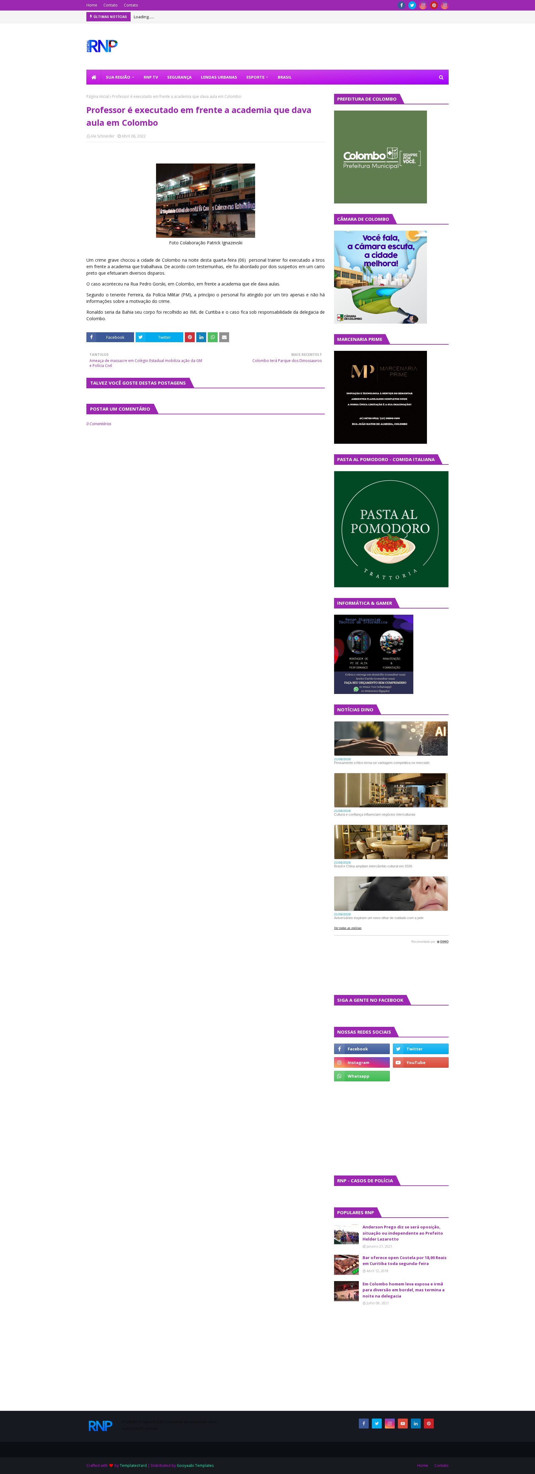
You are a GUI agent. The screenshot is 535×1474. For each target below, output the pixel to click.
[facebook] (401, 5)
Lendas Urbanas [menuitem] (219, 77)
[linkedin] (416, 1423)
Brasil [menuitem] (285, 77)
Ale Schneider (103, 136)
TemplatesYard (133, 1465)
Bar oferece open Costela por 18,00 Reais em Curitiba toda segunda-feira (404, 1261)
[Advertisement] (352, 1128)
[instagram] (423, 5)
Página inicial (97, 96)
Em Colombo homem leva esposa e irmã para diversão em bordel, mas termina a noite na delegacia (404, 1290)
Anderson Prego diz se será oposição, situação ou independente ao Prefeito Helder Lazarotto (403, 1233)
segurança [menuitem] (179, 77)
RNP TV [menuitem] (151, 77)
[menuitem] (93, 77)
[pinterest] (434, 5)
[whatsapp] (362, 1076)
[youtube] (421, 1062)
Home (91, 5)
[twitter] (412, 5)
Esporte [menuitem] (255, 77)
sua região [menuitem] (118, 77)
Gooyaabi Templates (195, 1465)
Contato (110, 5)
